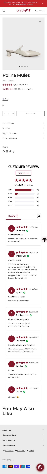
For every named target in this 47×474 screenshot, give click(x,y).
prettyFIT (10, 460)
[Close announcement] (42, 3)
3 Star (10, 197)
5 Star (10, 190)
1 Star (10, 205)
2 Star (10, 201)
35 (3, 105)
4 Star (10, 194)
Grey (6, 99)
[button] (4, 10)
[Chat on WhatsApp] (40, 467)
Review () (13, 215)
